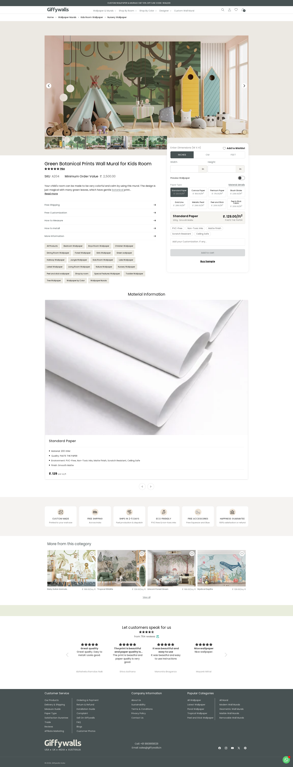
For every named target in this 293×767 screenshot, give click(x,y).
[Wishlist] (236, 9)
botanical (118, 190)
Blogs (79, 726)
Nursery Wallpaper (117, 17)
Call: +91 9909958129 (146, 743)
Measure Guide (53, 709)
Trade (48, 722)
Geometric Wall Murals (231, 709)
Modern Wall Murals (229, 704)
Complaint (82, 713)
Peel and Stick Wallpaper (200, 717)
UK (54, 749)
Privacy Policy (138, 713)
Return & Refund (85, 704)
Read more (51, 193)
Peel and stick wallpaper (58, 273)
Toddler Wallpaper (134, 273)
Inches (182, 154)
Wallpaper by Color (76, 280)
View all (146, 597)
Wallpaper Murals (67, 17)
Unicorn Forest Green (157, 589)
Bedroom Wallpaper (73, 246)
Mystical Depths (205, 589)
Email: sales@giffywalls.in (146, 747)
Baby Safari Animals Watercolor (57, 589)
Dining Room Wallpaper (58, 253)
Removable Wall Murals (231, 717)
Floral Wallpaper (195, 709)
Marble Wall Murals (229, 713)
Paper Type (51, 713)
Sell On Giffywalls (86, 717)
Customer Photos (86, 731)
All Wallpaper (194, 700)
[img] (146, 632)
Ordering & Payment (88, 700)
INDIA (62, 749)
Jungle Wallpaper (78, 260)
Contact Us (137, 717)
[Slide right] (150, 486)
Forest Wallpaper (82, 253)
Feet (233, 154)
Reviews (49, 726)
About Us (136, 700)
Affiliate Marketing (54, 731)
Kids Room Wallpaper (92, 17)
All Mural (223, 700)
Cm (208, 154)
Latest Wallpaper (54, 266)
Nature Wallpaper (104, 266)
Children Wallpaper (124, 246)
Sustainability (138, 704)
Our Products (52, 700)
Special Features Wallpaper (107, 273)
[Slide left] (142, 486)
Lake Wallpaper (126, 260)
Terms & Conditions (142, 709)
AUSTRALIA (74, 749)
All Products (52, 246)
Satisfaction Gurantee (56, 717)
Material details (237, 184)
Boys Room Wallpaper (98, 246)
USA (47, 749)
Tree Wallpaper (54, 280)
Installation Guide (86, 709)
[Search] (222, 9)
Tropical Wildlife (105, 589)
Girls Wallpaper (103, 253)
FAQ (79, 722)
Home (50, 17)
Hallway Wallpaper (55, 260)
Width (173, 162)
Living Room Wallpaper (79, 266)
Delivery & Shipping (55, 704)
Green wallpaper (124, 253)
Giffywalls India (58, 763)
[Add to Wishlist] (92, 553)
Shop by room (81, 273)
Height (211, 162)
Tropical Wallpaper (197, 713)
